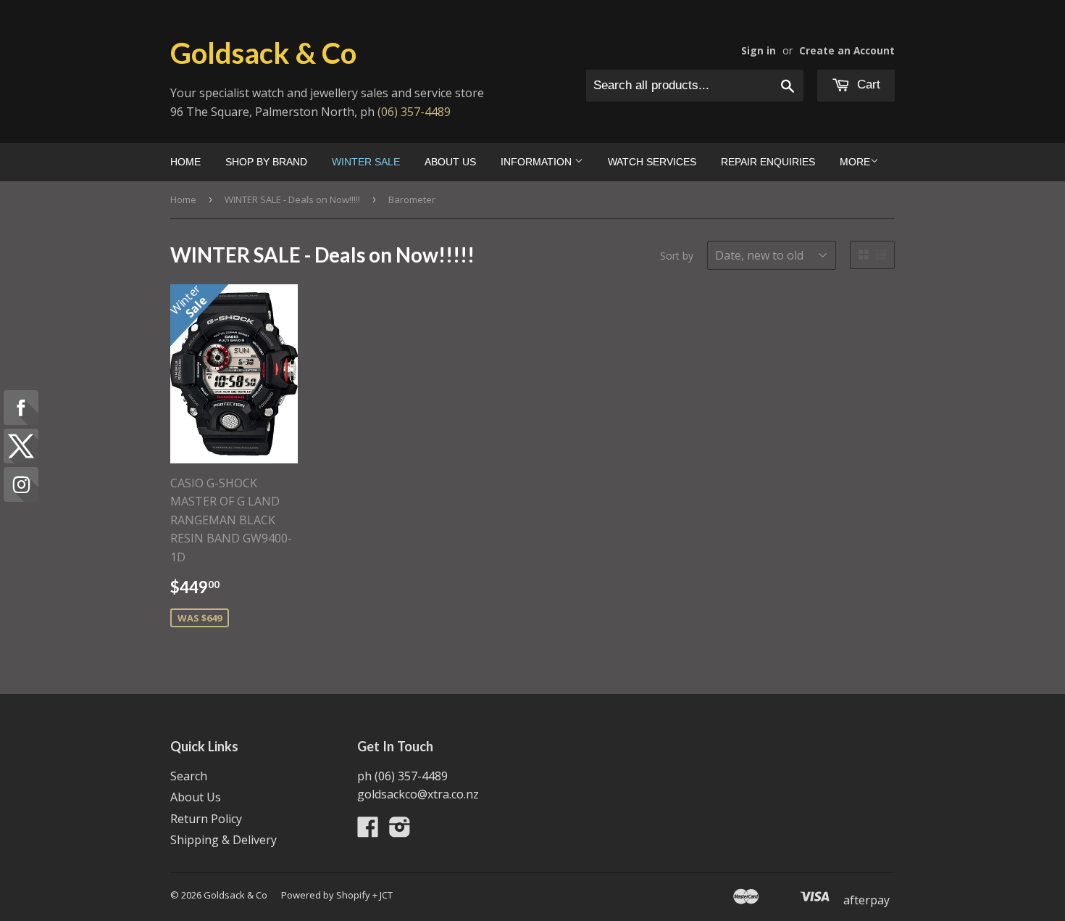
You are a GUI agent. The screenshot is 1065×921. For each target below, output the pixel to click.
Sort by (676, 256)
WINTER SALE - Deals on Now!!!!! (292, 199)
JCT (386, 894)
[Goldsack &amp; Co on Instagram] (400, 831)
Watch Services (652, 162)
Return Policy (206, 819)
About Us (450, 162)
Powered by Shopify (325, 894)
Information (538, 162)
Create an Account (847, 50)
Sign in (758, 50)
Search (188, 776)
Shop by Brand (266, 162)
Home (185, 162)
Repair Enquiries (768, 162)
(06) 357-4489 (414, 112)
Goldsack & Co (263, 53)
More (855, 162)
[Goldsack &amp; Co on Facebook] (368, 831)
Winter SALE (366, 162)
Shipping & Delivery (223, 840)
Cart (866, 84)
